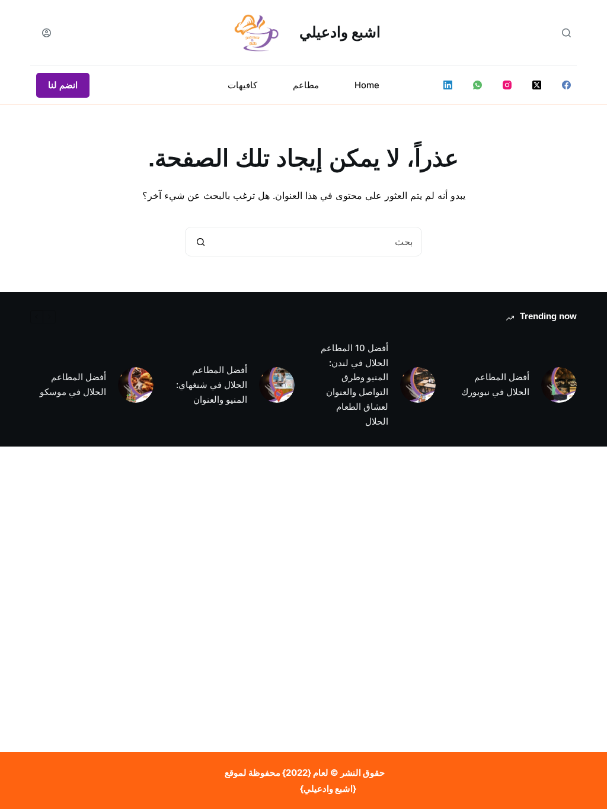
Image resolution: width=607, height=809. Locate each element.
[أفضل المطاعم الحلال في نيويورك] (559, 385)
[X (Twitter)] (536, 85)
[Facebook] (566, 85)
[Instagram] (507, 85)
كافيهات (242, 85)
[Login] (46, 32)
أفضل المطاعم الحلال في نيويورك (495, 384)
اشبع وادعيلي (340, 32)
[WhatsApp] (477, 85)
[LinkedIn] (447, 85)
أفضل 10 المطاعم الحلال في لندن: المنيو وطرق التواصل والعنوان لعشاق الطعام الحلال (354, 384)
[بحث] (566, 32)
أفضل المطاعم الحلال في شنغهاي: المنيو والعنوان (211, 384)
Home (366, 85)
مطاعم (306, 85)
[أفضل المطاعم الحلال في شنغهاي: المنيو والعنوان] (277, 385)
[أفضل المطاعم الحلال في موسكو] (136, 385)
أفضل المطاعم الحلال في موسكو (73, 384)
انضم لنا (63, 85)
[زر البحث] (200, 241)
